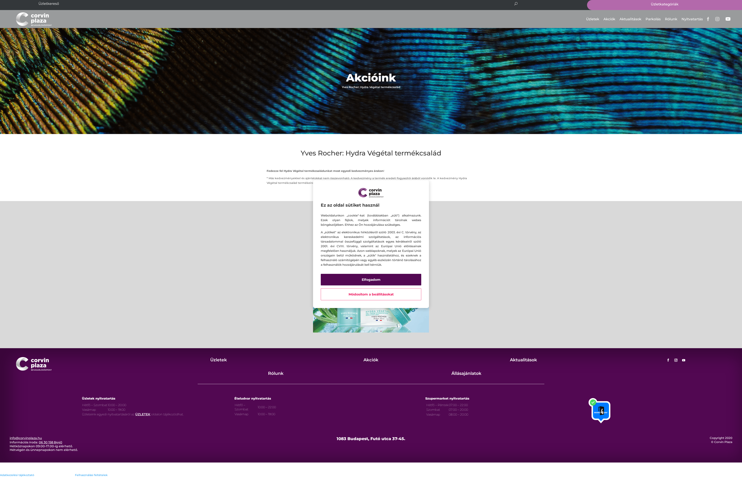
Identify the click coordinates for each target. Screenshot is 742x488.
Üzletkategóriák (664, 4)
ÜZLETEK (142, 414)
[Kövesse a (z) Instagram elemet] (676, 360)
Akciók (609, 19)
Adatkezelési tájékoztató (17, 475)
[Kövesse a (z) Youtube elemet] (684, 360)
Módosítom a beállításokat (371, 294)
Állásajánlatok (466, 373)
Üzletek (592, 19)
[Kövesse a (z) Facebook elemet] (668, 360)
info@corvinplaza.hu (26, 438)
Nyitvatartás (692, 19)
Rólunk (671, 19)
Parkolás (653, 19)
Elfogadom (371, 280)
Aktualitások (630, 19)
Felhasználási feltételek (91, 475)
